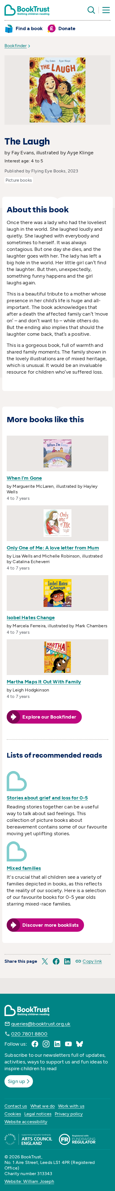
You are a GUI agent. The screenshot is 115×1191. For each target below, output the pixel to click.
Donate (66, 28)
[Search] (91, 10)
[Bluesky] (79, 1044)
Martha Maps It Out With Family (44, 682)
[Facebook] (35, 1044)
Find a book (29, 28)
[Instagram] (46, 1044)
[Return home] (26, 10)
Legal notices (37, 1113)
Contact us (15, 1106)
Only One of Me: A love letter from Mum (53, 548)
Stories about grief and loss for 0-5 (47, 798)
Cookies (12, 1113)
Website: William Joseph (29, 1181)
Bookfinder (15, 45)
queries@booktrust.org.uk (40, 1024)
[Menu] (106, 10)
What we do (42, 1106)
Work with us (71, 1106)
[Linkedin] (57, 1044)
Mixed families (24, 868)
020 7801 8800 (29, 1034)
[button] (45, 961)
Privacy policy (69, 1113)
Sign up (16, 1081)
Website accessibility (25, 1121)
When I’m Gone (24, 478)
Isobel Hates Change (31, 617)
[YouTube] (68, 1044)
